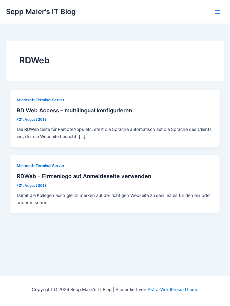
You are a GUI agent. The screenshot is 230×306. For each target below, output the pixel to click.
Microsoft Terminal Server (40, 100)
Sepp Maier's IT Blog (41, 11)
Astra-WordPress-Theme (173, 289)
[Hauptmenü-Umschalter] (217, 12)
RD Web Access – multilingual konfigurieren (74, 110)
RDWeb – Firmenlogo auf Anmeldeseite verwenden (84, 176)
